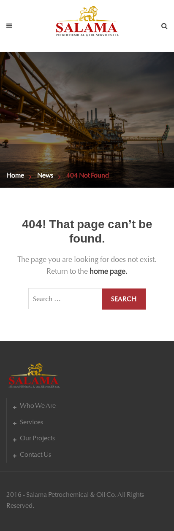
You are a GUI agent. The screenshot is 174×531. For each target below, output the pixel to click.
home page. (109, 271)
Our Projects (37, 438)
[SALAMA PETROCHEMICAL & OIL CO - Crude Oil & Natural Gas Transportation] (87, 19)
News (45, 175)
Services (31, 422)
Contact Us (35, 454)
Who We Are (38, 406)
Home (15, 175)
